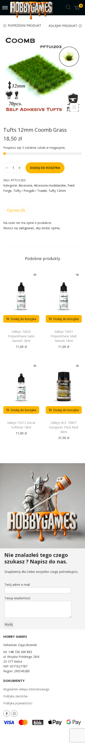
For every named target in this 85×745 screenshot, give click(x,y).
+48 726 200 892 (20, 652)
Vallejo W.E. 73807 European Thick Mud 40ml (63, 427)
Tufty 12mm (57, 191)
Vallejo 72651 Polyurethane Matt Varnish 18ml (64, 336)
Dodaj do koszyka (45, 168)
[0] (77, 7)
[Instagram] (14, 713)
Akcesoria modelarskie (50, 185)
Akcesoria (25, 185)
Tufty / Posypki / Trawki (30, 191)
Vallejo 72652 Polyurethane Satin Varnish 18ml (21, 336)
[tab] (42, 210)
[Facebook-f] (6, 713)
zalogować (26, 228)
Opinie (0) (16, 210)
